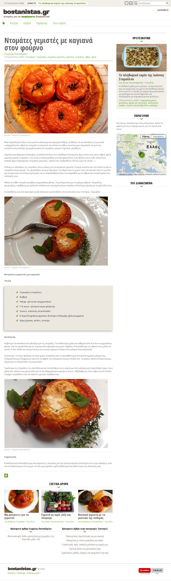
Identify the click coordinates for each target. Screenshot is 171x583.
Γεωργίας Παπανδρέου (15, 54)
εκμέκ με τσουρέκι (138, 102)
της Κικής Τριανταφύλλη (52, 521)
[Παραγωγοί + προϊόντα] (141, 175)
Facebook (131, 3)
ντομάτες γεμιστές (56, 57)
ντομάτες (79, 57)
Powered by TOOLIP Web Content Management (157, 571)
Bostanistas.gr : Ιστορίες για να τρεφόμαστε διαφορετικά (26, 13)
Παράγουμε (41, 23)
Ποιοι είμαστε (59, 23)
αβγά (87, 57)
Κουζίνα (30, 521)
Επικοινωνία (33, 573)
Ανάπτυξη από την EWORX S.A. (145, 571)
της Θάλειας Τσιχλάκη (14, 521)
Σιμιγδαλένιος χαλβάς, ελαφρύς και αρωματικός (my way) (85, 552)
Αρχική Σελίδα (3, 23)
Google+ (135, 3)
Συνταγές (30, 56)
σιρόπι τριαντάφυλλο (137, 105)
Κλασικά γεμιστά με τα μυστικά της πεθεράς (91, 516)
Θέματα (27, 23)
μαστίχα (153, 105)
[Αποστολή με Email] (6, 475)
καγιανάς (41, 57)
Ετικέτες (11, 573)
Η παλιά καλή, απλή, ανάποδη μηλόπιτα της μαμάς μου (85, 544)
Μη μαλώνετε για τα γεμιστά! (16, 516)
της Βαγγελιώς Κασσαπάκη (90, 521)
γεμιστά (70, 57)
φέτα (93, 57)
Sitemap (21, 573)
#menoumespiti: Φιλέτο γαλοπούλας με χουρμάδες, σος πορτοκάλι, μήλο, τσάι (31, 537)
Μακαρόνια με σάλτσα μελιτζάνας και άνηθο (84, 540)
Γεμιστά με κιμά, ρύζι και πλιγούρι (56, 516)
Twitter (126, 3)
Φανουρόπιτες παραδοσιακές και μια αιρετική (85, 536)
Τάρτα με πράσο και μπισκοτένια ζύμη (85, 548)
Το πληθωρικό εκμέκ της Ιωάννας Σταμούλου (62, 3)
